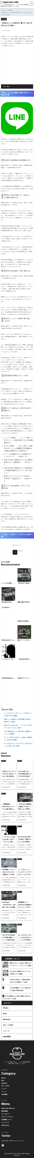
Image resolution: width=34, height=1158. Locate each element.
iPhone (6, 1008)
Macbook (6, 1019)
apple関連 (7, 1036)
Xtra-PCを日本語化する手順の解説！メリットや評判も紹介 (8, 937)
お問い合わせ (5, 1125)
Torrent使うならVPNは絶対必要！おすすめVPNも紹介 (24, 773)
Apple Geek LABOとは (8, 1108)
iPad (4, 1014)
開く (8, 86)
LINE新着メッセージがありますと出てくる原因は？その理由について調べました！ (9, 874)
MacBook (4, 1083)
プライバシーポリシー (7, 1116)
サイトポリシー (5, 1114)
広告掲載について (6, 1119)
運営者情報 (4, 1111)
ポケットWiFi (8, 1025)
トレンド (3, 1091)
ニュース (6, 1031)
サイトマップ (5, 1122)
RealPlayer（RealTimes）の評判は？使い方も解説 (9, 904)
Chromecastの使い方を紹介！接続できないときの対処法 (24, 839)
